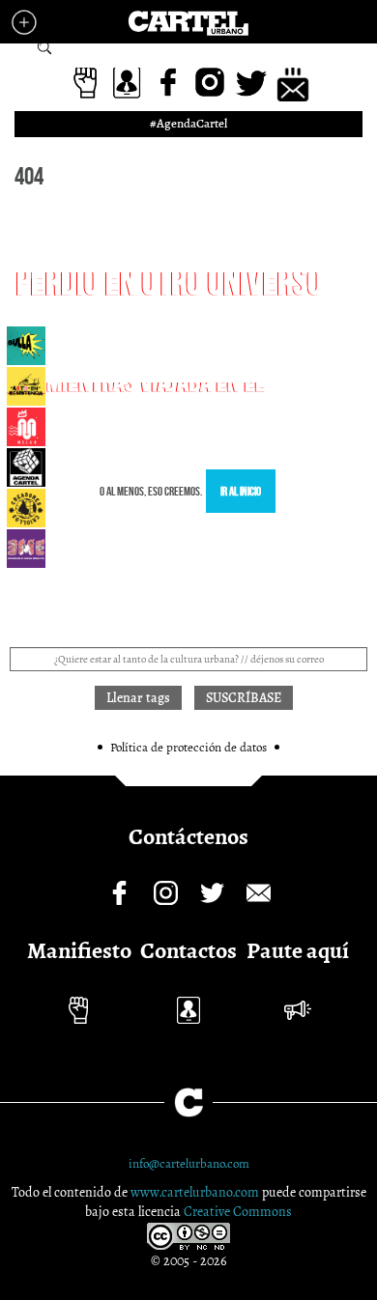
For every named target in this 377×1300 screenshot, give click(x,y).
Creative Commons (238, 1211)
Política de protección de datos (188, 747)
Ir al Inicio (240, 491)
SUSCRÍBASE (243, 698)
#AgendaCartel (188, 123)
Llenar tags (44, 48)
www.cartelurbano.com (196, 1192)
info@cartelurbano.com (189, 1163)
